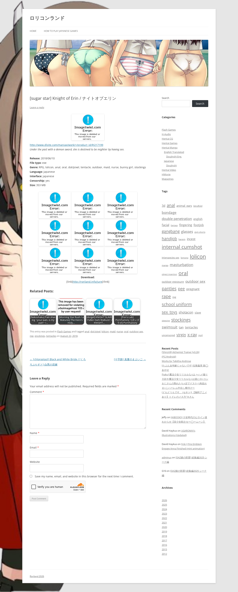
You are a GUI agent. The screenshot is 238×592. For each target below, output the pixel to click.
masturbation (181, 264)
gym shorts (199, 232)
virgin (181, 334)
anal (87, 331)
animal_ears (184, 206)
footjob (199, 225)
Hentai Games (169, 143)
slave (198, 312)
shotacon (186, 312)
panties (169, 288)
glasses (187, 231)
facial (165, 225)
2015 (164, 549)
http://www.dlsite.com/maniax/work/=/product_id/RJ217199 (66, 145)
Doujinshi (171, 165)
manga (165, 265)
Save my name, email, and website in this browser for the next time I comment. (84, 476)
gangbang (171, 231)
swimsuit (169, 327)
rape (166, 296)
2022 (164, 518)
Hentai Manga (169, 147)
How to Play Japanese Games (61, 31)
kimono (184, 257)
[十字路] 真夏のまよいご (130, 359)
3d (163, 206)
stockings (40, 336)
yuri (200, 335)
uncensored (168, 335)
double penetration (177, 218)
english (197, 219)
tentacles (51, 336)
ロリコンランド (47, 18)
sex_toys (169, 312)
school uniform (177, 304)
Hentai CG (167, 138)
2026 (164, 500)
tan (181, 327)
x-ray (192, 334)
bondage (169, 212)
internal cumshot (182, 246)
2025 (164, 504)
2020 (164, 527)
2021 (164, 522)
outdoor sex (136, 331)
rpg (31, 336)
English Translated (174, 152)
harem (181, 239)
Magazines (167, 179)
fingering (185, 225)
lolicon (105, 331)
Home (33, 31)
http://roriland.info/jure (87, 281)
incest (191, 239)
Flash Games (64, 331)
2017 (164, 540)
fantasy (174, 225)
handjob (169, 238)
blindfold (197, 205)
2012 (164, 554)
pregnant (193, 289)
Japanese (169, 161)
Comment (37, 392)
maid (112, 331)
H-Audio (166, 134)
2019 (164, 531)
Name (34, 433)
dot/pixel (95, 331)
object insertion (169, 274)
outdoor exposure (173, 281)
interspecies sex (170, 257)
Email (34, 447)
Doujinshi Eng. (174, 156)
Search (165, 98)
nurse (120, 331)
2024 (164, 509)
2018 (164, 536)
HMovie (166, 174)
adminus (166, 457)
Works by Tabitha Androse (176, 361)
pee (181, 288)
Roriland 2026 (37, 576)
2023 (164, 513)
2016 (164, 545)
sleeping (166, 320)
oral (126, 331)
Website (35, 462)
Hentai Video (169, 170)
